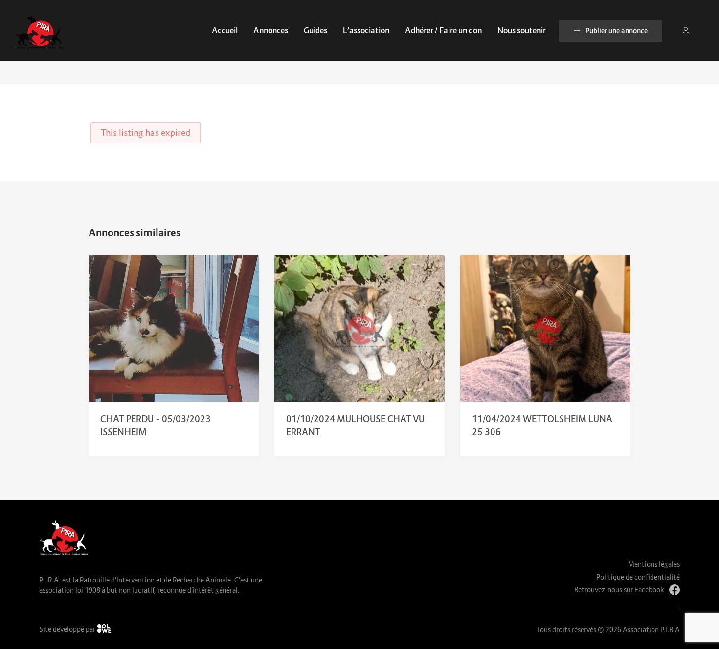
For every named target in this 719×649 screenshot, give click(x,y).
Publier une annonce (616, 30)
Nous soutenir (521, 30)
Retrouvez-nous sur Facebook (619, 589)
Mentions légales (654, 564)
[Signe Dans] (685, 30)
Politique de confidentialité (638, 577)
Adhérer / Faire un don (443, 30)
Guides (315, 30)
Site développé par (68, 629)
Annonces (270, 30)
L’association (366, 30)
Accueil (225, 30)
